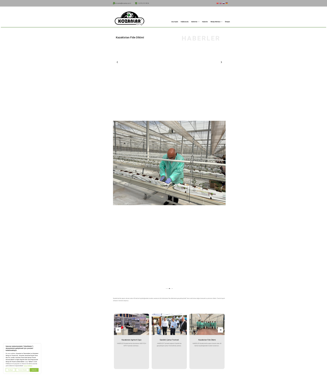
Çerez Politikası (28, 365)
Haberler (205, 22)
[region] (22, 358)
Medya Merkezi (215, 22)
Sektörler (194, 22)
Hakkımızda (184, 22)
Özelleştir (10, 370)
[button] (195, 22)
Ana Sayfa (174, 22)
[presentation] (117, 62)
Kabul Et (34, 370)
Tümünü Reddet (22, 370)
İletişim (227, 22)
